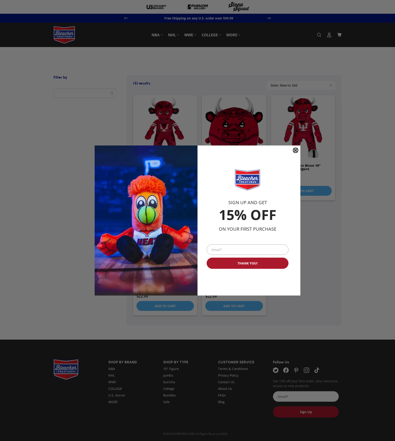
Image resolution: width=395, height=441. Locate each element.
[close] (295, 150)
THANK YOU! (248, 263)
